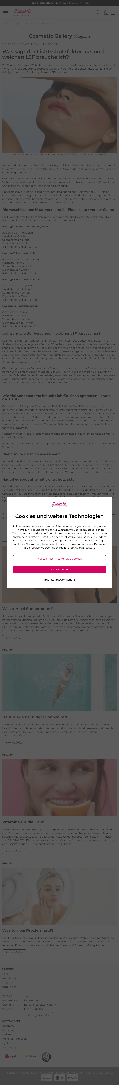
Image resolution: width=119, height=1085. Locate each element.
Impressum (51, 579)
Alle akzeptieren (60, 569)
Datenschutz (67, 579)
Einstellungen (73, 547)
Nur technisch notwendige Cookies (59, 558)
